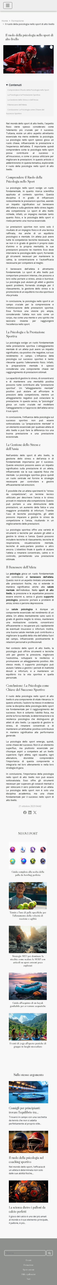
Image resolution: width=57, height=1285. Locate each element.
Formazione (17, 20)
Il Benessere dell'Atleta (17, 104)
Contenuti (15, 85)
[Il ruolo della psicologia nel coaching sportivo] (28, 1141)
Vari (28, 1278)
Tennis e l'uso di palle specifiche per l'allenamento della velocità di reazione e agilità (28, 915)
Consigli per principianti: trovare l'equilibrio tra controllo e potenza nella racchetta (24, 1114)
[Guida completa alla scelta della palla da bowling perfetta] (28, 855)
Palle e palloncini (28, 1274)
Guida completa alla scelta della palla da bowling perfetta (28, 873)
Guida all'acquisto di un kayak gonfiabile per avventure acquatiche (28, 1004)
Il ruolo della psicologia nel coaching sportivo (26, 1160)
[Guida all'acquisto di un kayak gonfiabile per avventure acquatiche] (28, 986)
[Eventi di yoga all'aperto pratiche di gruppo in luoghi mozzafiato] (28, 1026)
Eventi (28, 1260)
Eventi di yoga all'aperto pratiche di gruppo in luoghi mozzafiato (28, 1045)
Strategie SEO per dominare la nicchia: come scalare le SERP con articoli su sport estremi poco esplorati (27, 960)
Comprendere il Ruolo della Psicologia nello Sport (28, 90)
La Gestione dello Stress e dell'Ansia (22, 100)
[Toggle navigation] (7, 5)
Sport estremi (28, 1269)
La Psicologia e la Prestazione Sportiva (23, 95)
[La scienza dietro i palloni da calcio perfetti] (28, 1191)
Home (5, 20)
